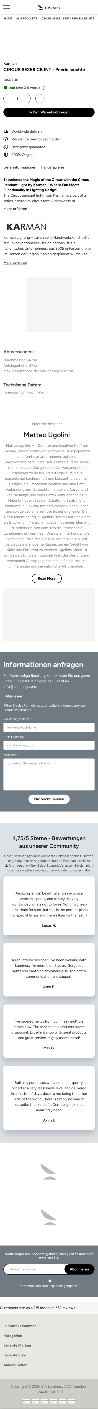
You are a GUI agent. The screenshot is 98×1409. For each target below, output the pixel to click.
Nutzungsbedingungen (58, 1286)
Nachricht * (10, 754)
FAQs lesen (12, 696)
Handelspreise (52, 167)
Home (8, 18)
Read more (47, 578)
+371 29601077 (25, 681)
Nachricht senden (49, 799)
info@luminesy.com (19, 686)
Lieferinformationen (19, 167)
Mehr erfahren (15, 208)
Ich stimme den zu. (49, 1286)
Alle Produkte (26, 18)
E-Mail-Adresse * (14, 737)
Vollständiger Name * (17, 719)
